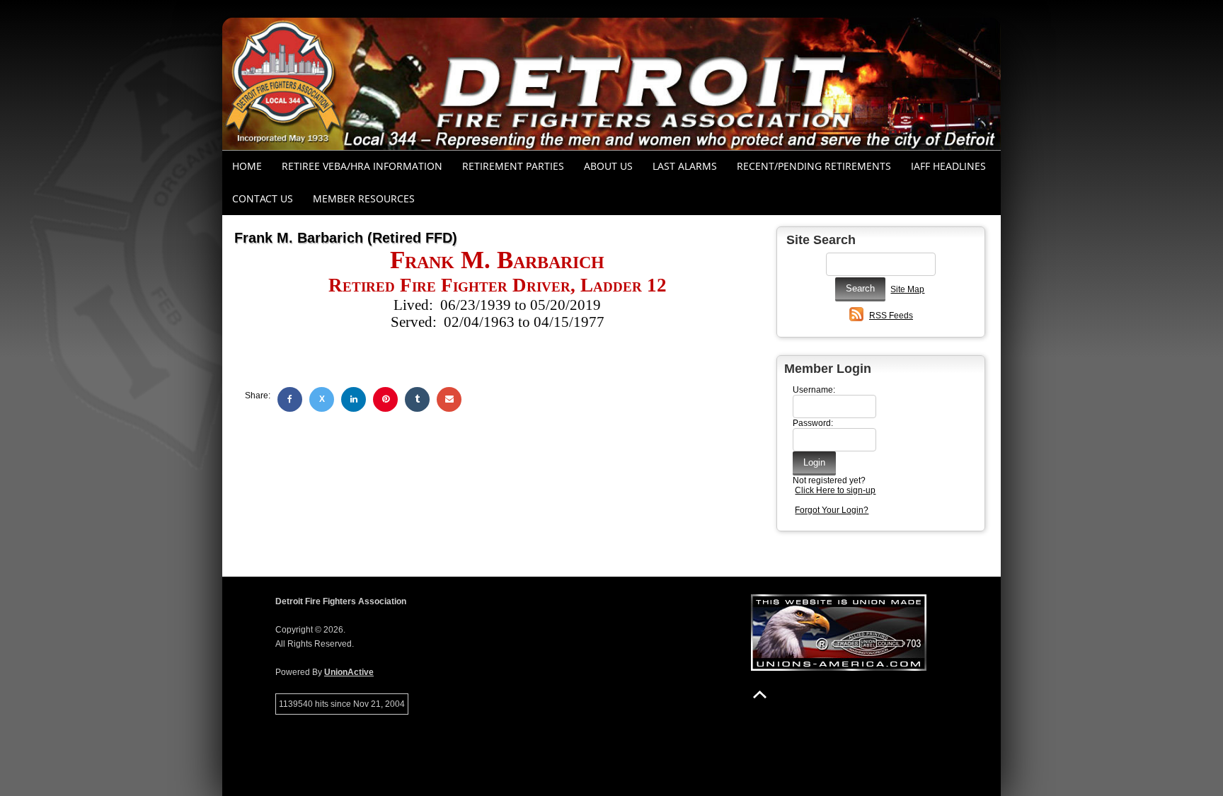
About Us (608, 166)
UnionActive (349, 672)
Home (247, 166)
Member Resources (364, 198)
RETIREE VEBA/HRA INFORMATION (362, 166)
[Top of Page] (760, 694)
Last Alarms (685, 166)
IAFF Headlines (948, 166)
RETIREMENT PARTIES (513, 166)
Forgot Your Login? (831, 510)
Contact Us (262, 198)
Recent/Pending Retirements (814, 166)
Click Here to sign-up (835, 490)
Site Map (907, 289)
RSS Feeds (891, 316)
